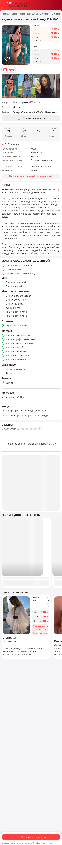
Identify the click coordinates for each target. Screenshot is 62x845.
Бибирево (22, 102)
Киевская (11, 641)
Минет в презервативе (18, 295)
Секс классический (16, 282)
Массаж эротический (17, 355)
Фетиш (9, 372)
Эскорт (9, 382)
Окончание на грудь (17, 311)
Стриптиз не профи (16, 325)
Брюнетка (36, 152)
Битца (37, 102)
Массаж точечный (16, 351)
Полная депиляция (41, 160)
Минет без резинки (16, 299)
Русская (35, 156)
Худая (34, 148)
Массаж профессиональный (21, 339)
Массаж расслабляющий (19, 343)
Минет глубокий (14, 303)
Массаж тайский (15, 347)
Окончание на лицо (16, 315)
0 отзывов (13, 144)
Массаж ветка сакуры (17, 359)
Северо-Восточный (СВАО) (28, 112)
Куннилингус (13, 307)
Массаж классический (18, 335)
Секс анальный (14, 286)
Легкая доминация (16, 368)
